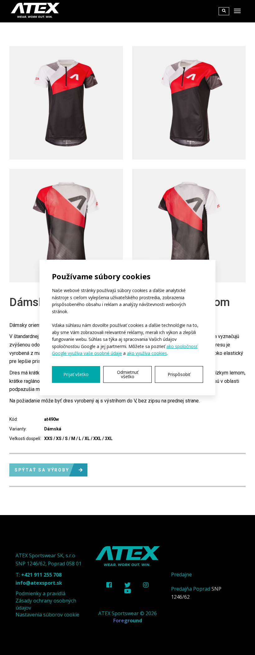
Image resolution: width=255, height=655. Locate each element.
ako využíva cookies (147, 353)
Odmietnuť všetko (127, 374)
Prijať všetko (76, 374)
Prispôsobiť (179, 374)
